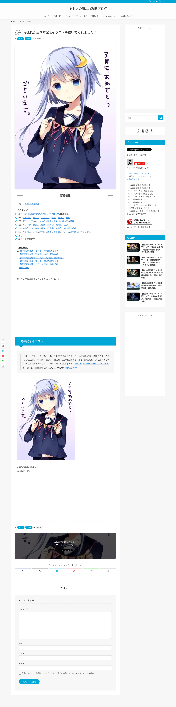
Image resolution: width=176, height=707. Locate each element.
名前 (21, 643)
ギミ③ (57, 232)
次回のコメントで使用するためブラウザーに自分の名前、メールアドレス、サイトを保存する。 (60, 673)
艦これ (20, 38)
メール (21, 653)
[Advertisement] (65, 307)
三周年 (28, 38)
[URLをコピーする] (108, 570)
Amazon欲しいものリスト (139, 173)
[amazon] (157, 1)
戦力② (61, 218)
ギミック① (28, 221)
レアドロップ (53, 214)
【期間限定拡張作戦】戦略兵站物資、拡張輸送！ (41, 258)
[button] (23, 570)
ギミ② (34, 232)
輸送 (54, 218)
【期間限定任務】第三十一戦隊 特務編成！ (39, 251)
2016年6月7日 (71, 368)
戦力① (36, 218)
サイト (21, 664)
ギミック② (40, 221)
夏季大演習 (24, 268)
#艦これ (78, 363)
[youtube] (153, 1)
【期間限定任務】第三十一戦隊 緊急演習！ (39, 261)
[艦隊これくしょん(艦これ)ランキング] (139, 224)
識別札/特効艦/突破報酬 (35, 214)
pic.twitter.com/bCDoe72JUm (95, 363)
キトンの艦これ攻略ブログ (88, 8)
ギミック (27, 218)
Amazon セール (32, 204)
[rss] (160, 1)
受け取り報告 (133, 179)
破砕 (68, 218)
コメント (23, 609)
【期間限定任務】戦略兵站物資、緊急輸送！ (39, 254)
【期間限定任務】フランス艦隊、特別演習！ (39, 264)
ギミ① (26, 232)
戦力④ (67, 228)
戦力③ (59, 225)
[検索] (163, 1)
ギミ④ (65, 232)
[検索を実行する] (160, 117)
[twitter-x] (150, 1)
